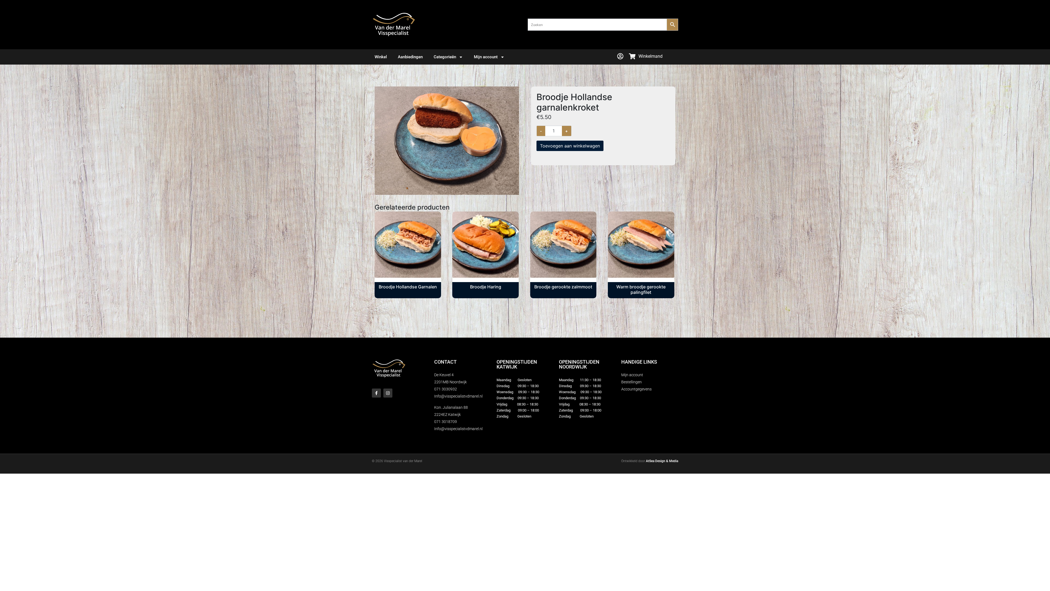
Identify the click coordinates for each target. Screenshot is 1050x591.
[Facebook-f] (376, 393)
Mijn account (486, 56)
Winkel (381, 56)
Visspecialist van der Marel (403, 461)
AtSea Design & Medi (661, 461)
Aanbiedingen (410, 56)
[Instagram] (387, 393)
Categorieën (445, 56)
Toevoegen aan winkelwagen (570, 146)
